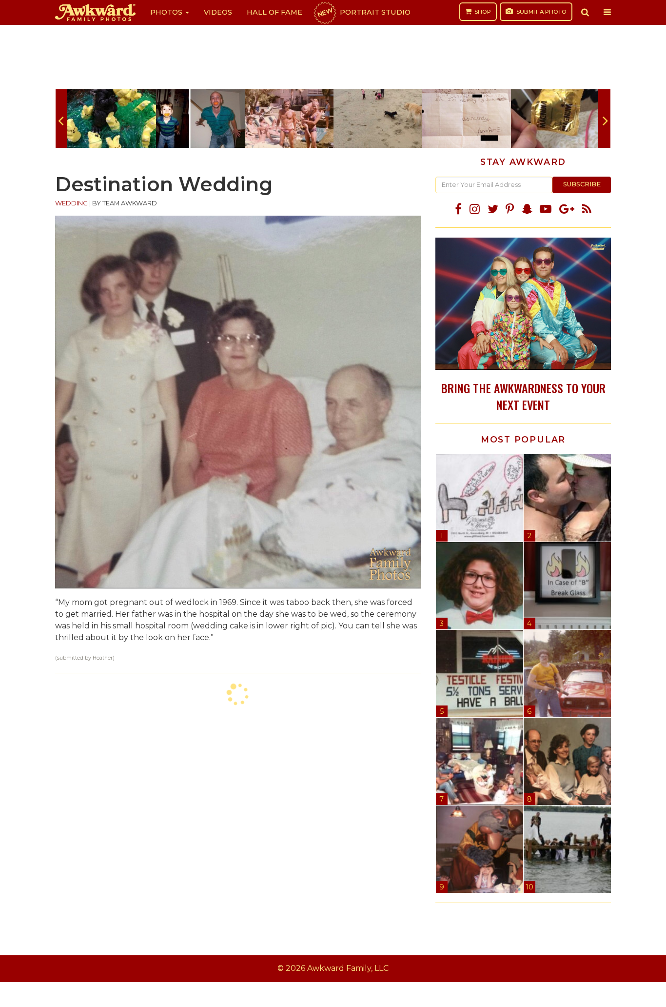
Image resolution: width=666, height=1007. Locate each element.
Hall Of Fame (274, 12)
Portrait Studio (363, 12)
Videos (218, 12)
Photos (167, 12)
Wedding (71, 203)
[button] (585, 12)
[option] (111, 118)
